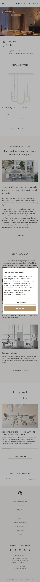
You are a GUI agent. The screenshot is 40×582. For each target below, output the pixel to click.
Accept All (20, 308)
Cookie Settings (20, 302)
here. (24, 294)
